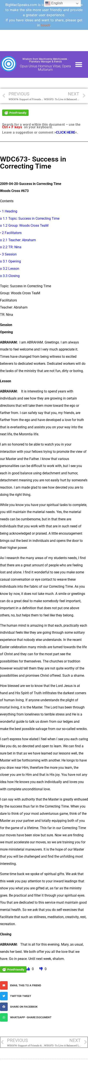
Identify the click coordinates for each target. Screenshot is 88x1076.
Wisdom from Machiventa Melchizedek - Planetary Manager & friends (45, 60)
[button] (78, 64)
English (56, 3)
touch (45, 25)
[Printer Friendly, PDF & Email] (15, 112)
